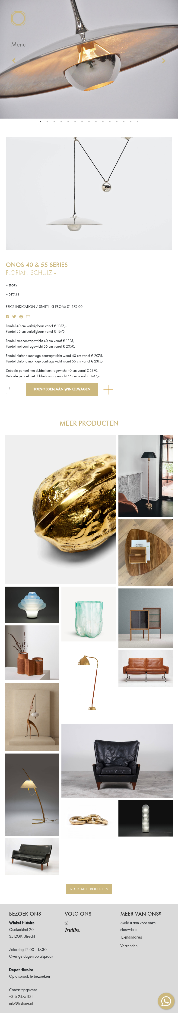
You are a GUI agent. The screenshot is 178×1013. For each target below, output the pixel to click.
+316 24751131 (21, 996)
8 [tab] (89, 121)
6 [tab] (75, 121)
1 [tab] (40, 121)
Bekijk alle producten (89, 889)
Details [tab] (13, 294)
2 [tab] (47, 121)
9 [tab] (96, 121)
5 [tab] (68, 121)
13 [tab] (123, 121)
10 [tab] (103, 121)
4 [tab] (61, 121)
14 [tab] (130, 121)
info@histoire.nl (21, 1003)
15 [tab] (137, 121)
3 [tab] (54, 121)
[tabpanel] (89, 59)
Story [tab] (12, 285)
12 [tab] (116, 121)
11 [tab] (110, 121)
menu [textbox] (18, 44)
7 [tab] (82, 121)
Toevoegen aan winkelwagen (62, 389)
